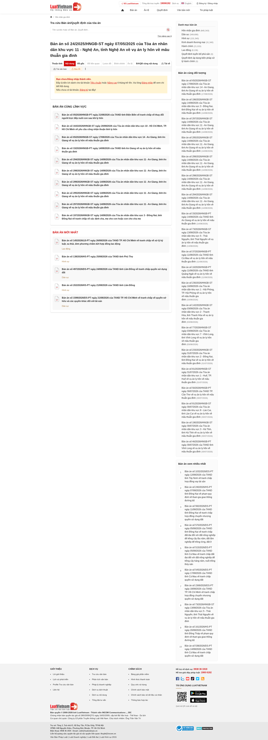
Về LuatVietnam (131, 3)
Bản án (133, 10)
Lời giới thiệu (58, 674)
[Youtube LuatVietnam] (187, 679)
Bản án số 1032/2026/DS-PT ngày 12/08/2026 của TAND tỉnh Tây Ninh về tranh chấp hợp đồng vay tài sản (199, 476)
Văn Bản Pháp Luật (58, 737)
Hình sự (65, 261)
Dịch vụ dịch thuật (100, 690)
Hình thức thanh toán (140, 679)
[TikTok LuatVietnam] (192, 679)
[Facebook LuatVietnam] (177, 679)
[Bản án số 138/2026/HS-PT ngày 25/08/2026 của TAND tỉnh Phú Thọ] (57, 258)
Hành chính (187, 46)
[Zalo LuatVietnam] (182, 679)
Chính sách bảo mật (140, 690)
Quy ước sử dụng (139, 684)
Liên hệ (56, 690)
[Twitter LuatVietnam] (197, 679)
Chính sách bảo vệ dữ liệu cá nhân (146, 695)
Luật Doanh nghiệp (77, 737)
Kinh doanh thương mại (193, 42)
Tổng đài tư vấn (99, 700)
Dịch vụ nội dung (99, 695)
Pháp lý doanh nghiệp (101, 684)
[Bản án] (66, 6)
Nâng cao (112, 83)
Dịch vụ (175, 3)
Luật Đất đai (93, 737)
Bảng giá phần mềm (140, 674)
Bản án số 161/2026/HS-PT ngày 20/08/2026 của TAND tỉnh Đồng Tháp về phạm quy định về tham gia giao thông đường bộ (199, 633)
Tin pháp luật (206, 10)
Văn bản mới (183, 10)
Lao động (66, 249)
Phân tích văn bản (100, 679)
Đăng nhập (147, 83)
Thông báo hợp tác (139, 700)
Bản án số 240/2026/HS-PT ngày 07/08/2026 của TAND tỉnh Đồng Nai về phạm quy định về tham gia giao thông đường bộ (198, 494)
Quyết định (162, 10)
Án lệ (146, 10)
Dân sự (65, 277)
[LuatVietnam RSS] (202, 679)
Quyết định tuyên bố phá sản (196, 54)
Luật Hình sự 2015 (108, 737)
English (188, 3)
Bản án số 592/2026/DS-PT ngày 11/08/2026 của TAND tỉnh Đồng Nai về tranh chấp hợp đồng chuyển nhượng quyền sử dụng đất (198, 513)
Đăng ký (84, 90)
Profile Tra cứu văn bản (63, 684)
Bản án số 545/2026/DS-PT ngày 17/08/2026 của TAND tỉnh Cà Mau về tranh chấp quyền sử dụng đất (198, 575)
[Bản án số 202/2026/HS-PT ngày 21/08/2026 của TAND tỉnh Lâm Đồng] (57, 287)
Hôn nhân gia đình (191, 30)
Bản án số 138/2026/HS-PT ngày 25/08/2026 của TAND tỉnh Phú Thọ (97, 256)
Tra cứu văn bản (99, 674)
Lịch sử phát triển (60, 679)
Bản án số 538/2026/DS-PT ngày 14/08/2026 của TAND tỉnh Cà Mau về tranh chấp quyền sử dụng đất (198, 651)
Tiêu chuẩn (95, 83)
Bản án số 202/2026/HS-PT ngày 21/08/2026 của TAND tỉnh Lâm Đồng (98, 285)
